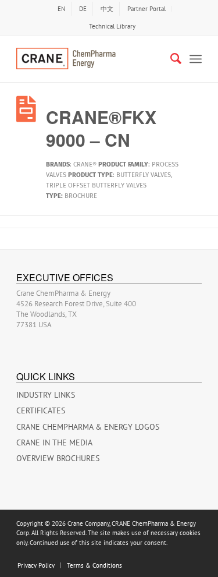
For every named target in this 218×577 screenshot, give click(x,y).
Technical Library (112, 26)
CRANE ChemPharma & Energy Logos (87, 427)
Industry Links (45, 395)
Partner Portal (146, 9)
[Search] (170, 59)
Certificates (40, 410)
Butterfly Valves (143, 175)
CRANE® (85, 164)
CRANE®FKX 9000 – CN (101, 128)
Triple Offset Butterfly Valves (96, 185)
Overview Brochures (57, 458)
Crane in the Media (54, 442)
